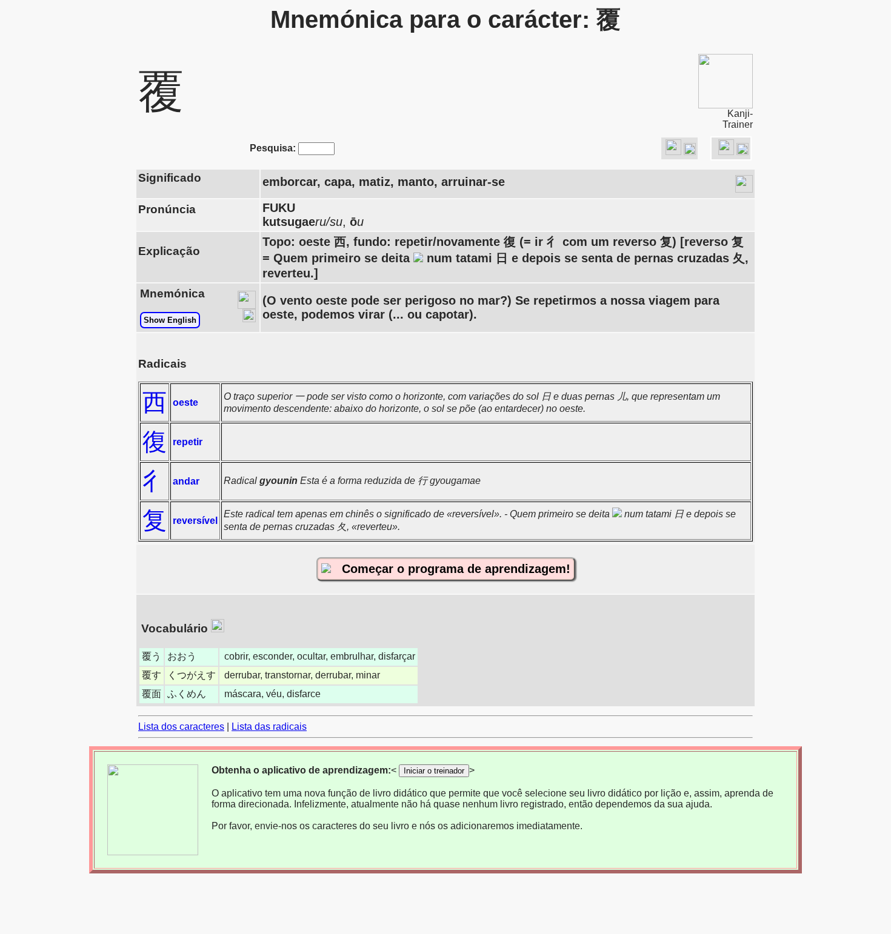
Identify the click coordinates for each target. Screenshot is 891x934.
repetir (187, 442)
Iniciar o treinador (434, 770)
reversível (195, 520)
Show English (170, 320)
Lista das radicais (269, 726)
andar (186, 481)
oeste (185, 402)
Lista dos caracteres (181, 726)
